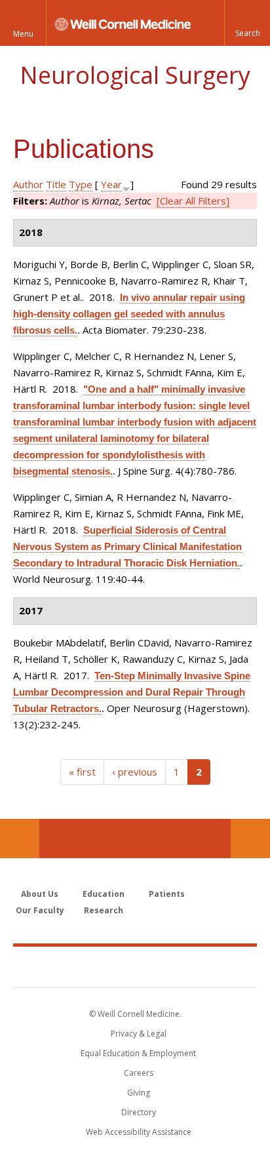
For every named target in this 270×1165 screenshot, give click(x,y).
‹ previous (134, 771)
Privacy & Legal (138, 1033)
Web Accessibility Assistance (138, 1131)
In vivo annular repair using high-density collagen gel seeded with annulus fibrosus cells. (129, 314)
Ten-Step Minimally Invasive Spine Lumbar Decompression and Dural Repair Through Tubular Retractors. (131, 692)
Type (80, 184)
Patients (167, 893)
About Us (39, 893)
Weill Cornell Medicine (135, 966)
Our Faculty (40, 910)
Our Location (19, 838)
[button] (247, 23)
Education (104, 893)
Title (56, 184)
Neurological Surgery (135, 75)
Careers (138, 1072)
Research (103, 910)
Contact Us (250, 838)
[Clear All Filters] (193, 200)
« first (82, 771)
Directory (138, 1112)
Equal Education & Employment (138, 1053)
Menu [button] (23, 33)
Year (111, 184)
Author (28, 184)
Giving (138, 1092)
